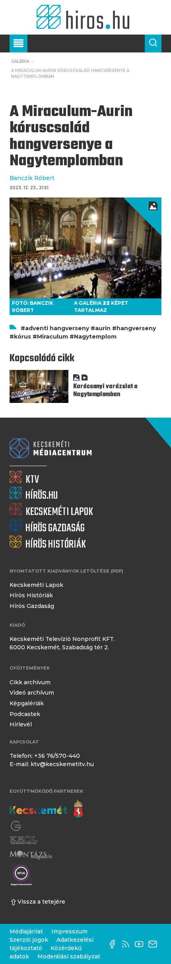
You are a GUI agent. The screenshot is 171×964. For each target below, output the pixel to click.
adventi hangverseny (57, 328)
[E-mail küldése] (154, 944)
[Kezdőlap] (85, 17)
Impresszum (69, 931)
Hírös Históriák (31, 595)
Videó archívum (32, 692)
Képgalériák (27, 703)
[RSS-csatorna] (127, 944)
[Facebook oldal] (114, 944)
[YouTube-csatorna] (141, 944)
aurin (103, 328)
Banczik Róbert (32, 178)
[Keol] (23, 840)
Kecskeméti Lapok (36, 584)
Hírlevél (21, 724)
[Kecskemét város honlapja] (46, 809)
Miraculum (52, 336)
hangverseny (136, 328)
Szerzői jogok (29, 939)
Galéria (20, 61)
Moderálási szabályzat (68, 956)
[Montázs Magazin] (31, 855)
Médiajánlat (26, 931)
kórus (22, 336)
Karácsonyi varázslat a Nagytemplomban (105, 390)
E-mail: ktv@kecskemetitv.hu (52, 764)
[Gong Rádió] (21, 826)
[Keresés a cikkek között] (153, 43)
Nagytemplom (95, 336)
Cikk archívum (30, 682)
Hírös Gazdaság (32, 606)
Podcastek (25, 714)
